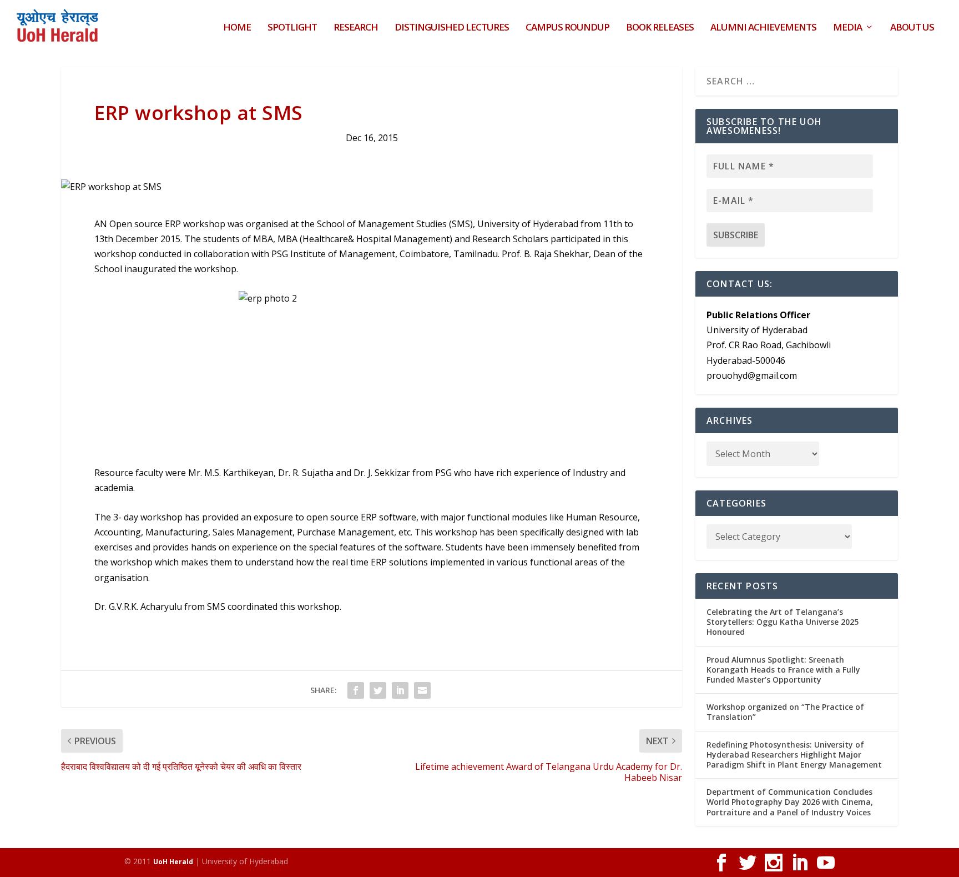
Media (847, 28)
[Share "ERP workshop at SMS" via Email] (422, 690)
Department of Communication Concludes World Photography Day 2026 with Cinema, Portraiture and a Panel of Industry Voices (789, 801)
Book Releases (660, 28)
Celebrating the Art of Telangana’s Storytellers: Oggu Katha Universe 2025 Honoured (782, 622)
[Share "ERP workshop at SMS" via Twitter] (378, 690)
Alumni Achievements (763, 28)
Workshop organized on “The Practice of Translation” (785, 711)
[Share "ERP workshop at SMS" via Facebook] (356, 690)
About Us (912, 28)
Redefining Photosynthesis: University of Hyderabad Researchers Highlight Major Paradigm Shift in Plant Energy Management (794, 754)
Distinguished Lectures (452, 28)
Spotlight (292, 28)
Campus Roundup (567, 28)
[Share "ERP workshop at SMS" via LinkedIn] (400, 690)
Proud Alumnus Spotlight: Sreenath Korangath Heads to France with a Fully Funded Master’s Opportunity (783, 669)
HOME (237, 28)
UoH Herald (173, 861)
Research (356, 28)
